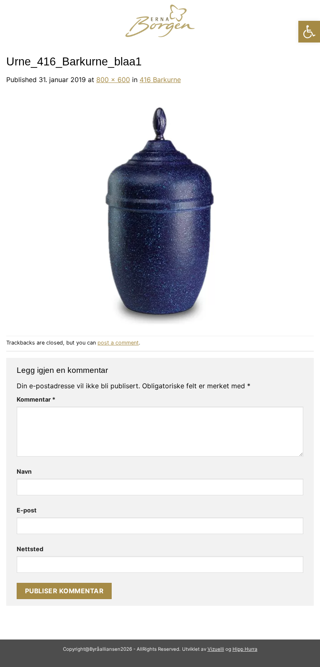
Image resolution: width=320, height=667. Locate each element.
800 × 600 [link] (113, 79)
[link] (309, 31)
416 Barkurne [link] (160, 79)
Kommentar (36, 399)
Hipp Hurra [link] (245, 649)
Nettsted (30, 548)
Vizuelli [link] (216, 649)
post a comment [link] (118, 343)
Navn (24, 471)
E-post (27, 510)
